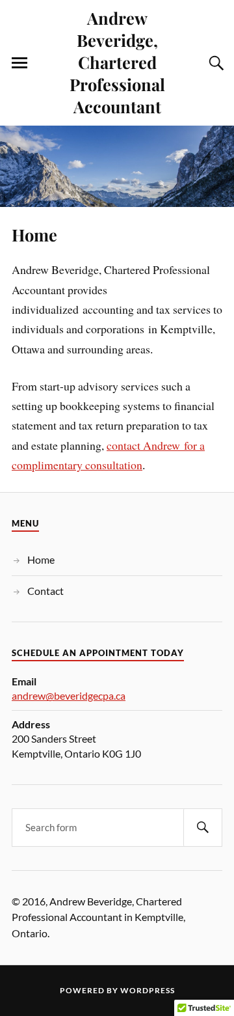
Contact (45, 590)
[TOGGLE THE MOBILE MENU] (19, 63)
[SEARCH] (202, 827)
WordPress (147, 990)
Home (34, 234)
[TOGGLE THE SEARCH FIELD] (214, 63)
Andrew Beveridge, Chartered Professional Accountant (117, 62)
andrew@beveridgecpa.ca (68, 695)
